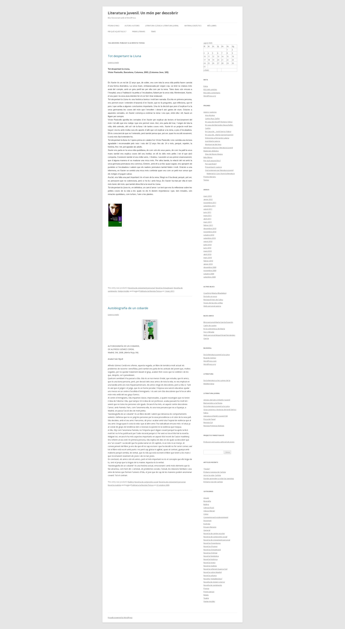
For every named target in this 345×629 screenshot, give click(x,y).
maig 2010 (207, 251)
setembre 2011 (209, 206)
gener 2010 (208, 264)
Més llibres (211, 26)
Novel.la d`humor (210, 546)
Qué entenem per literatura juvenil (219, 170)
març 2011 (207, 222)
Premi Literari (208, 591)
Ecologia (206, 524)
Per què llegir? (211, 164)
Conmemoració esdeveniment (215, 517)
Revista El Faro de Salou (213, 299)
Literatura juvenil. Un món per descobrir (143, 13)
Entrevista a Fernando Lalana (217, 138)
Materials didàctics (192, 26)
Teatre (206, 598)
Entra (205, 86)
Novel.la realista (114, 485)
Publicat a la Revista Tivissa (150, 291)
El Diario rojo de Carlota (213, 482)
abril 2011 (207, 219)
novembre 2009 (209, 270)
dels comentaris (211, 92)
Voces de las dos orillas (213, 303)
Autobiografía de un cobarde (128, 308)
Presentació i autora (213, 167)
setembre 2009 (209, 277)
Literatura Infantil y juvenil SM (215, 416)
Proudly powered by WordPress (120, 617)
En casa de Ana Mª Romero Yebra (218, 122)
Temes (153, 31)
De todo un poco (210, 296)
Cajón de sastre (209, 325)
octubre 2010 (208, 235)
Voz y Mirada (208, 332)
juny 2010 (207, 248)
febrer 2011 (208, 225)
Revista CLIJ (208, 422)
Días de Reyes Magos (214, 154)
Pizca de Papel (209, 419)
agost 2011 (207, 209)
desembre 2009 (209, 267)
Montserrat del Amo (213, 144)
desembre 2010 (209, 228)
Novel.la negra (209, 562)
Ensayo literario (209, 527)
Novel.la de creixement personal (141, 288)
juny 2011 (207, 212)
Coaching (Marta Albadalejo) (214, 293)
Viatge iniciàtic (123, 291)
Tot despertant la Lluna (124, 56)
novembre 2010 (209, 232)
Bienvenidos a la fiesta (212, 403)
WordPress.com (209, 361)
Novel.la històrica (210, 559)
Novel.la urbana (210, 575)
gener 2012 (208, 199)
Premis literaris (138, 31)
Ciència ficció (208, 507)
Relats (206, 595)
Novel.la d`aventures (212, 543)
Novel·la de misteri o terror (214, 582)
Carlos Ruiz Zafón (212, 118)
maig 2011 (207, 215)
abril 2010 (207, 254)
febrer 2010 (208, 261)
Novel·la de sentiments (212, 585)
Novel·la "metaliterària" (212, 579)
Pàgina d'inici (113, 26)
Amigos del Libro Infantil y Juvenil (216, 400)
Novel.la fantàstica (211, 556)
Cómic (205, 514)
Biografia (207, 501)
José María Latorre (212, 141)
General (206, 530)
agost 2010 (207, 241)
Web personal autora (212, 306)
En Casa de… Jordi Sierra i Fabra (218, 131)
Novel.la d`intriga (210, 553)
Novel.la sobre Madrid (212, 572)
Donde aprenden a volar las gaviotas (218, 478)
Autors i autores (132, 26)
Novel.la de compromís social (146, 482)
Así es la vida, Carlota (212, 475)
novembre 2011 (209, 202)
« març (206, 70)
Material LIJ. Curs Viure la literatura (221, 173)
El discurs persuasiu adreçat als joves (218, 442)
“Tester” (206, 469)
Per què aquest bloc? (117, 31)
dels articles (210, 89)
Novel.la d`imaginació (164, 288)
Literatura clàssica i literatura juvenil (162, 26)
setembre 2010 (209, 238)
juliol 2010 (207, 244)
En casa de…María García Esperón (219, 135)
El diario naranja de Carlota (214, 472)
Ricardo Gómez (209, 358)
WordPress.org (209, 96)
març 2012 (207, 196)
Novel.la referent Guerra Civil (215, 569)
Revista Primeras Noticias (213, 425)
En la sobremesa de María (214, 329)
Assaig (206, 498)
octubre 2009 (208, 274)
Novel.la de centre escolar (214, 533)
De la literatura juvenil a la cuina (216, 354)
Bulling (131, 482)
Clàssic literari (209, 511)
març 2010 (207, 257)
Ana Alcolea (210, 115)
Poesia (206, 588)
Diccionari (207, 520)
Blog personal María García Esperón (218, 322)
